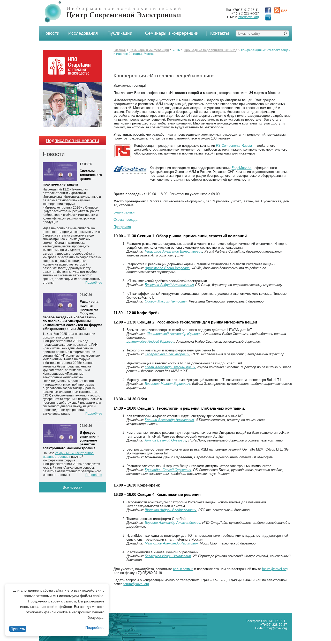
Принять (18, 629)
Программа (122, 227)
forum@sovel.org (275, 569)
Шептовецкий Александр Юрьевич (174, 334)
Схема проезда (125, 220)
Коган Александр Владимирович (170, 367)
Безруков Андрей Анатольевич (169, 285)
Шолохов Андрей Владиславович (170, 510)
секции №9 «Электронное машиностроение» (68, 455)
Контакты (219, 33)
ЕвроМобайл (241, 168)
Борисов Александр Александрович (172, 523)
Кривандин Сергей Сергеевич (168, 470)
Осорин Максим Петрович (166, 301)
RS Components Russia (234, 146)
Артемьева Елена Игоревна (167, 268)
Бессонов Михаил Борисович (167, 384)
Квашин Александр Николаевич (169, 420)
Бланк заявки (124, 212)
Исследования (83, 33)
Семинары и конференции (172, 33)
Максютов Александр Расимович (171, 543)
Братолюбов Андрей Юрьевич (150, 341)
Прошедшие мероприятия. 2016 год (210, 50)
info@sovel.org (248, 17)
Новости (50, 33)
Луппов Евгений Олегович (165, 440)
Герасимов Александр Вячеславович (173, 251)
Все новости (72, 487)
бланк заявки (183, 569)
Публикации (120, 33)
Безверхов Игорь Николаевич (168, 556)
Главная (120, 50)
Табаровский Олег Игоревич (167, 354)
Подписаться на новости (72, 140)
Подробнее (94, 627)
